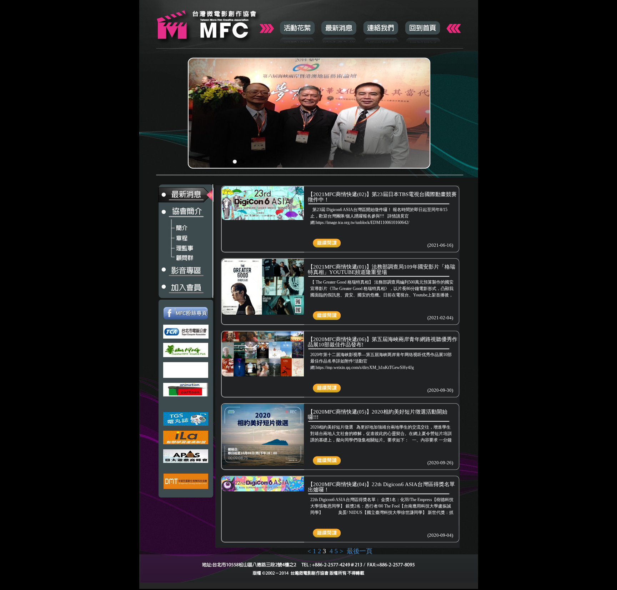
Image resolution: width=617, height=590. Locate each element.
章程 (176, 236)
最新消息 (338, 28)
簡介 (176, 226)
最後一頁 (359, 551)
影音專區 (176, 271)
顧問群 (176, 256)
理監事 (176, 246)
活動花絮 (297, 28)
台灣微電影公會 (207, 23)
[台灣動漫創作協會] (186, 389)
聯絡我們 (380, 28)
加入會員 (176, 288)
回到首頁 (422, 28)
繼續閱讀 (323, 240)
